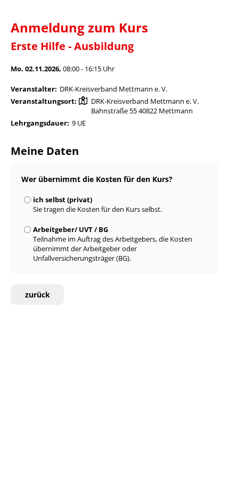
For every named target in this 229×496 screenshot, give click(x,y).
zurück (37, 295)
